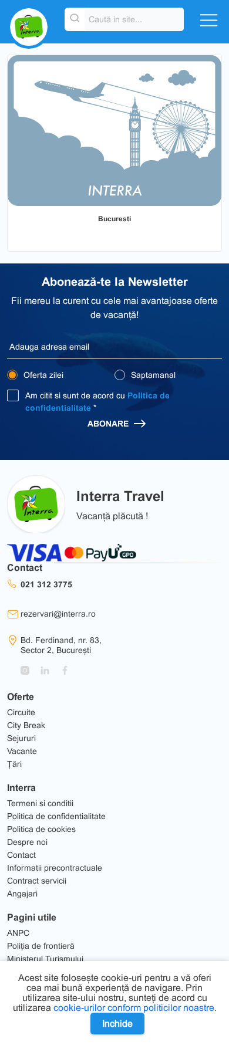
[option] (114, 130)
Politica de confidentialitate (56, 816)
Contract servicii (36, 880)
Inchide (117, 1024)
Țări (14, 764)
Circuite (21, 712)
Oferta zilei (42, 375)
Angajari (22, 893)
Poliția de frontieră (41, 945)
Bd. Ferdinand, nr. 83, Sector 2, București (61, 645)
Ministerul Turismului (45, 958)
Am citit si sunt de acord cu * (97, 401)
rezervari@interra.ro (58, 613)
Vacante (22, 751)
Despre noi (27, 842)
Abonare (109, 423)
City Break (26, 725)
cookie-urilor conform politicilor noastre (133, 1008)
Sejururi (21, 738)
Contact (21, 855)
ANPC (18, 933)
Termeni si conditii (40, 803)
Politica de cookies (41, 829)
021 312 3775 (46, 584)
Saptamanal (152, 375)
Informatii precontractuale (54, 867)
